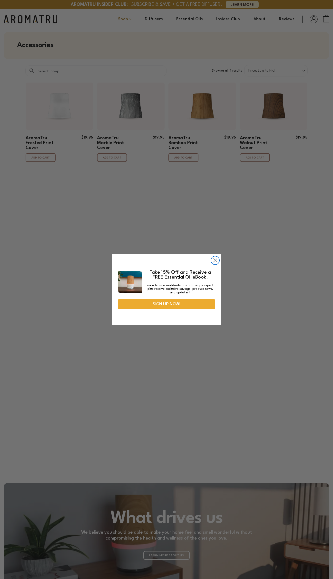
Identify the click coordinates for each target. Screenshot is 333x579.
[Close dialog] (215, 260)
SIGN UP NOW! (166, 304)
